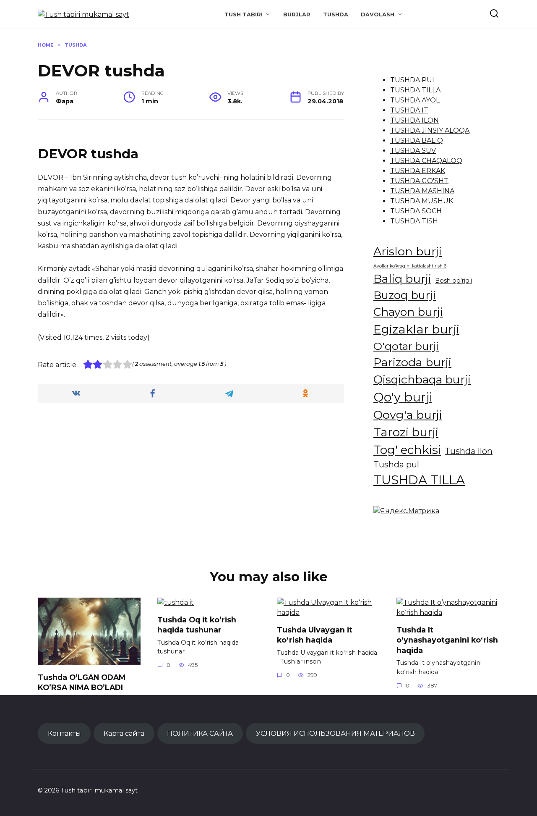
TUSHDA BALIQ (416, 140)
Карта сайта (124, 733)
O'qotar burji (406, 346)
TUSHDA (335, 14)
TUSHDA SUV (413, 151)
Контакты (64, 733)
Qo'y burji (402, 397)
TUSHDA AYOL (415, 100)
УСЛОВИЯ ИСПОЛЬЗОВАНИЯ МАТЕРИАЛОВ (335, 733)
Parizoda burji (412, 362)
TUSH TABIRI (243, 14)
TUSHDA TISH (414, 221)
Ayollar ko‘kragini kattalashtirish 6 (409, 266)
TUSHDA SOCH (416, 211)
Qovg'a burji (407, 415)
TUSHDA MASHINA (422, 191)
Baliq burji (402, 279)
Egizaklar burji (416, 329)
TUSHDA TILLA (415, 90)
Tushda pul (396, 464)
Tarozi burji (405, 432)
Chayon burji (408, 312)
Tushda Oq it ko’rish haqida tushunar (196, 624)
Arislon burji (407, 251)
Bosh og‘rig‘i (453, 280)
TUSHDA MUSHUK (421, 201)
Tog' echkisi (407, 450)
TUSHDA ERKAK (417, 171)
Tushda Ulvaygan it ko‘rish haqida (314, 634)
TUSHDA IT (409, 110)
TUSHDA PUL (413, 80)
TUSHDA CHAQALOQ (426, 161)
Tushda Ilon (469, 451)
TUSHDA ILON (414, 120)
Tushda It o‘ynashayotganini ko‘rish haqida (447, 639)
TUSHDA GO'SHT (419, 181)
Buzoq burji (404, 295)
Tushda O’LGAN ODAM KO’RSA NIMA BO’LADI (81, 682)
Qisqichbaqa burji (422, 379)
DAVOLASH (377, 14)
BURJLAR (296, 14)
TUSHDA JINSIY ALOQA (429, 130)
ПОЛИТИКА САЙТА (200, 733)
